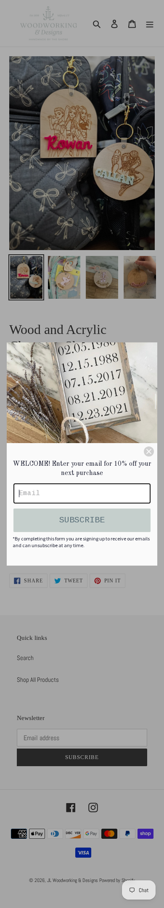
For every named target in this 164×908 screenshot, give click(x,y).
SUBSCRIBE (82, 520)
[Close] (149, 451)
